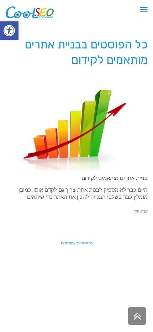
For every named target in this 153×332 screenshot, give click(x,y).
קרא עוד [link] (140, 211)
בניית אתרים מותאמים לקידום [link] (114, 178)
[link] (9, 30)
